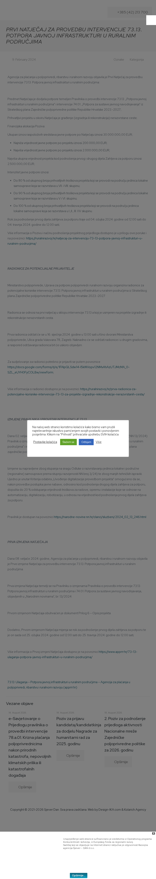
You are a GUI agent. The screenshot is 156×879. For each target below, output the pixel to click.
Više (99, 442)
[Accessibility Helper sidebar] (151, 20)
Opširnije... (78, 875)
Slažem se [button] (68, 442)
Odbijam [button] (86, 442)
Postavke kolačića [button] (45, 442)
